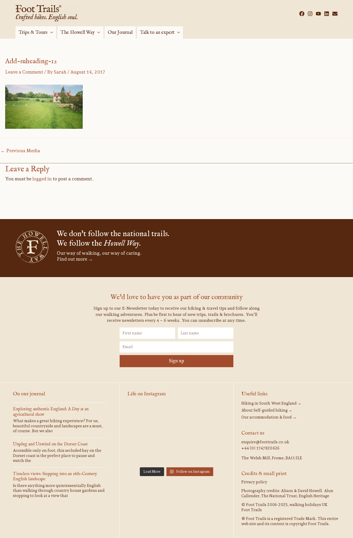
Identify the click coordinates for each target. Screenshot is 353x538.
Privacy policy (254, 482)
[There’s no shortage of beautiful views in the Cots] (176, 454)
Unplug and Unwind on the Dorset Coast (50, 444)
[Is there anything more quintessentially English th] (210, 434)
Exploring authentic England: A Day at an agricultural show (51, 411)
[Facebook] (301, 13)
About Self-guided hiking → (266, 410)
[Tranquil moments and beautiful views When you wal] (210, 414)
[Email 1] (334, 13)
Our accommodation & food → (268, 417)
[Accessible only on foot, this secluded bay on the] (142, 434)
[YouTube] (318, 13)
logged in (42, 178)
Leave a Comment (24, 72)
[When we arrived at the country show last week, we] (142, 414)
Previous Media (20, 150)
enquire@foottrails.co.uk (265, 442)
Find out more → (75, 259)
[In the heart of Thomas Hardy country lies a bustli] (176, 434)
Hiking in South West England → (271, 403)
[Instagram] (310, 13)
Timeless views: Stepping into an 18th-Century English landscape (55, 476)
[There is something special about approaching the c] (210, 454)
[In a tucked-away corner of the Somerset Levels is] (142, 454)
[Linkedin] (326, 13)
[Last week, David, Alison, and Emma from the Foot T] (176, 414)
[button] (50, 32)
